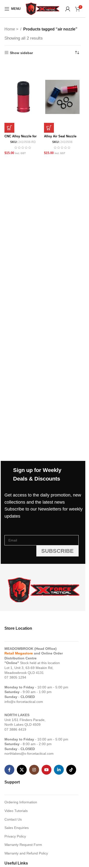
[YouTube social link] (46, 770)
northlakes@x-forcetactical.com (29, 753)
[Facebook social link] (9, 770)
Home (10, 29)
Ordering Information (20, 802)
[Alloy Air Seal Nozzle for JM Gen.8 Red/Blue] (62, 97)
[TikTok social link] (71, 770)
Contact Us (13, 819)
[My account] (68, 9)
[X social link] (22, 770)
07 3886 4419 (15, 729)
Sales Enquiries (16, 828)
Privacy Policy (15, 836)
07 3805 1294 (15, 677)
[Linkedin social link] (59, 770)
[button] (9, 128)
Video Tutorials (16, 811)
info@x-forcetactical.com (23, 702)
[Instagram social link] (34, 770)
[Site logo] (42, 8)
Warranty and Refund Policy (26, 853)
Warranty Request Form (23, 845)
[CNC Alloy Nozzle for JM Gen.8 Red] (23, 97)
